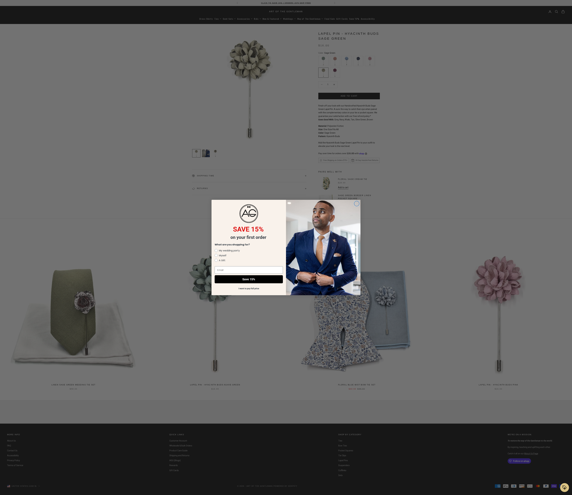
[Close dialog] (356, 203)
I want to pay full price (248, 288)
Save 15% (248, 279)
